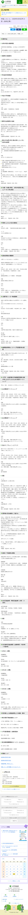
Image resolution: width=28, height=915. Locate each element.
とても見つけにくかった (14, 814)
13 (17, 868)
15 (24, 868)
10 (6, 868)
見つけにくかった (21, 812)
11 (10, 868)
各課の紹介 (4, 899)
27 (17, 874)
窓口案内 (5, 896)
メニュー (25, 2)
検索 (20, 2)
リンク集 (4, 901)
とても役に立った (8, 799)
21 (21, 871)
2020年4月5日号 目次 (6, 760)
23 (3, 874)
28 (21, 874)
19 (14, 871)
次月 (25, 858)
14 (21, 868)
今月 (3, 858)
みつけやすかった (21, 810)
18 (10, 871)
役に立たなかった (21, 801)
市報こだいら (7, 5)
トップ (2, 5)
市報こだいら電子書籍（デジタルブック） (11, 767)
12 (14, 868)
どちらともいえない (8, 801)
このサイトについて (19, 899)
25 (10, 874)
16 (3, 871)
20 (17, 871)
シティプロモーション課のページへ (11, 789)
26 (14, 874)
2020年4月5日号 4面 (6, 757)
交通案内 (14, 896)
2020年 (11, 5)
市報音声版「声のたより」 (7, 763)
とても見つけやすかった (8, 810)
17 (6, 871)
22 (24, 871)
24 (6, 874)
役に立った (21, 799)
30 (3, 876)
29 (24, 874)
